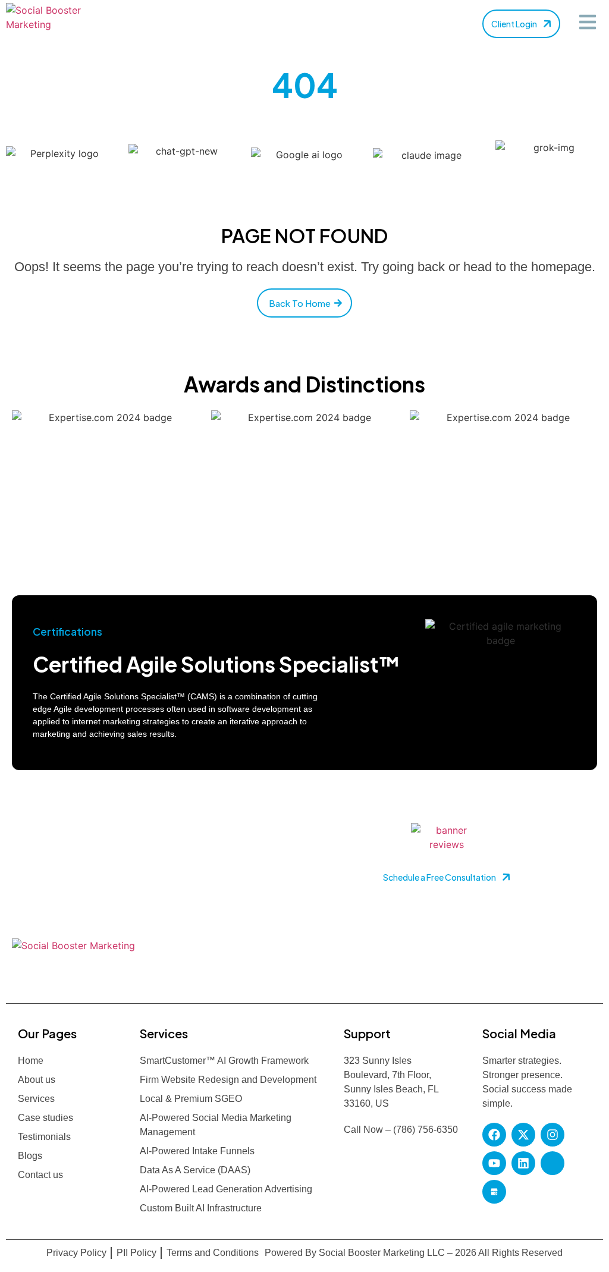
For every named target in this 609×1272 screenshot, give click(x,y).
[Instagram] (552, 1135)
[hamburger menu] (587, 22)
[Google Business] (494, 1192)
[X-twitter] (523, 1135)
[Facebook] (494, 1135)
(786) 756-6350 (425, 1130)
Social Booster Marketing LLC (383, 1253)
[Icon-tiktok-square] (552, 1163)
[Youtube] (494, 1163)
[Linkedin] (523, 1163)
